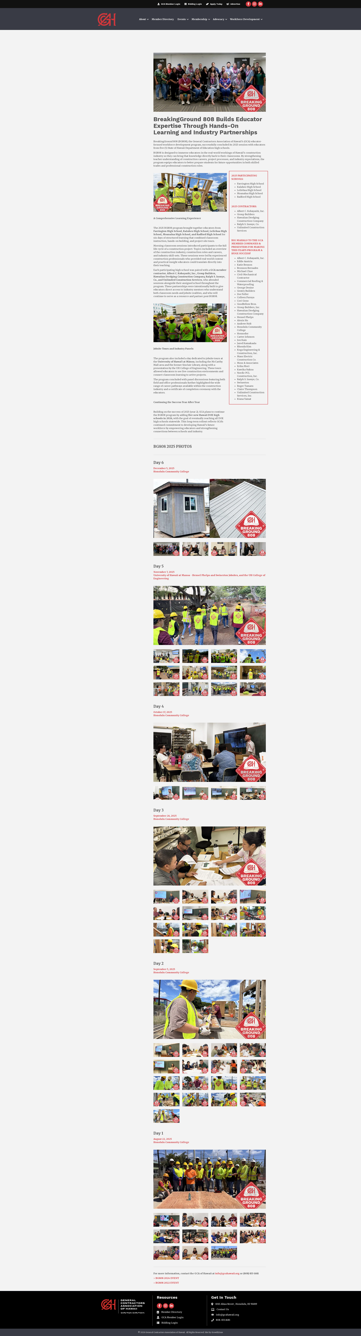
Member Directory (163, 19)
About (142, 19)
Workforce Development (245, 19)
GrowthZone (217, 1332)
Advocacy (218, 19)
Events (182, 19)
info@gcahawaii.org (227, 1273)
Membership (199, 19)
